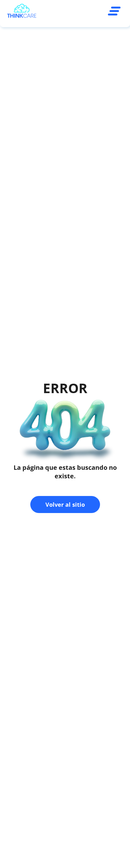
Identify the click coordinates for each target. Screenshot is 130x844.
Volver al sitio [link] (65, 504)
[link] (22, 12)
